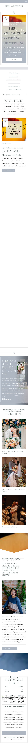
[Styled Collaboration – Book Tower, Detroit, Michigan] (14, 472)
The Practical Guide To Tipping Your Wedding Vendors (14, 34)
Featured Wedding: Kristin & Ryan (10, 527)
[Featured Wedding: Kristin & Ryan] (14, 510)
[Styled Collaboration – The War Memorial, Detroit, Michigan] (14, 434)
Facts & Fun (17, 22)
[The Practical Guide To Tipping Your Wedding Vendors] (18, 59)
